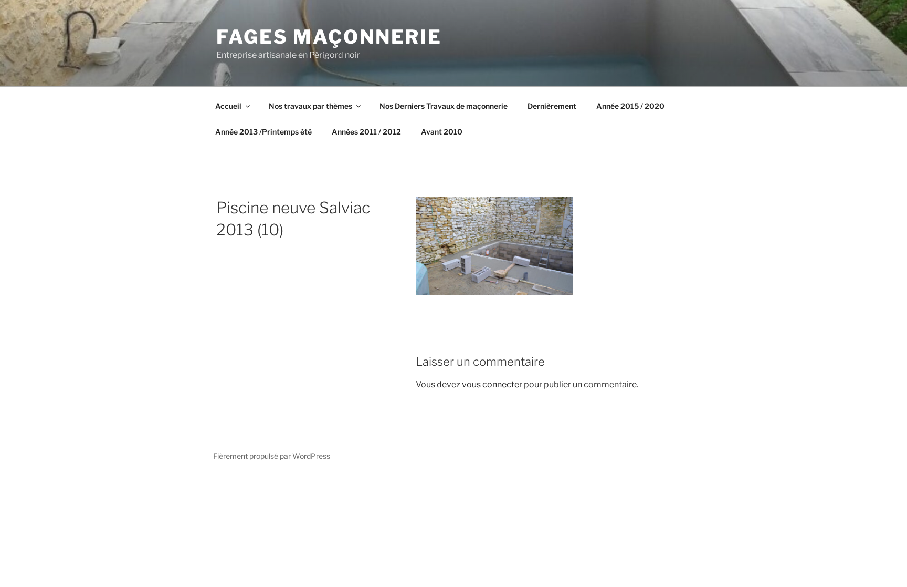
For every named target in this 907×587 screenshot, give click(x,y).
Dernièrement (552, 105)
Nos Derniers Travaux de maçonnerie (443, 105)
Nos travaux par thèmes (310, 105)
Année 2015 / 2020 (630, 105)
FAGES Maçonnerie (329, 36)
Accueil (228, 105)
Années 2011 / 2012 (366, 131)
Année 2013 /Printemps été (263, 131)
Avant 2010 (441, 131)
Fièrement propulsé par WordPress (271, 455)
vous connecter (492, 384)
